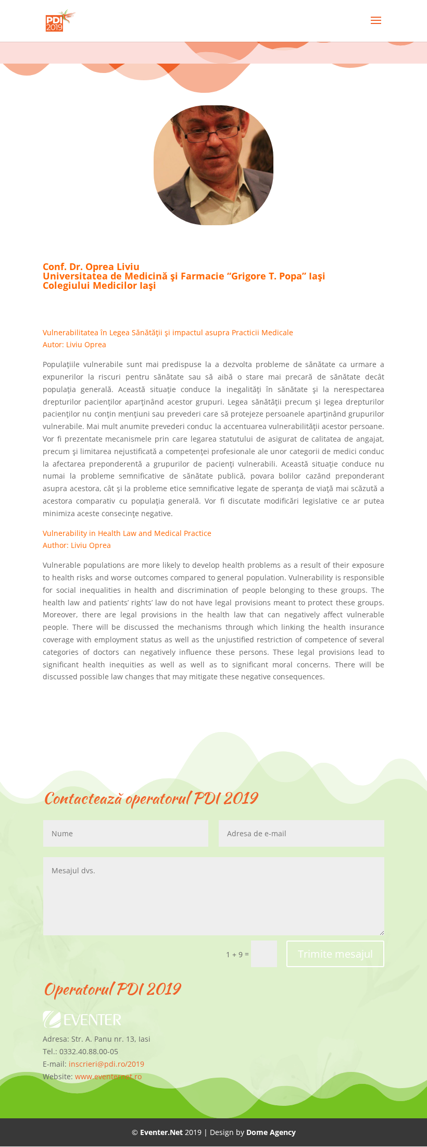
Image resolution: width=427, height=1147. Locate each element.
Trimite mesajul (335, 954)
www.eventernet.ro (108, 1076)
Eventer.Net (162, 1132)
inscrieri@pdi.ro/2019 (106, 1064)
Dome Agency (271, 1132)
